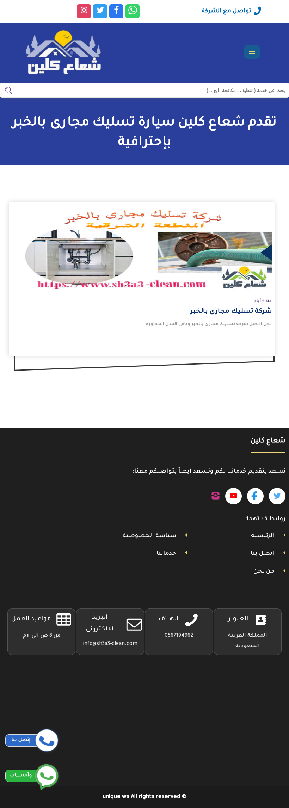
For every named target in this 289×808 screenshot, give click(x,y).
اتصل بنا (262, 554)
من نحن (264, 571)
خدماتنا (166, 554)
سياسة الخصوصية (149, 536)
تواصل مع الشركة (226, 11)
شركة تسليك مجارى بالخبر (231, 311)
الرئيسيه (262, 536)
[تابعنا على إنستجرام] (215, 496)
